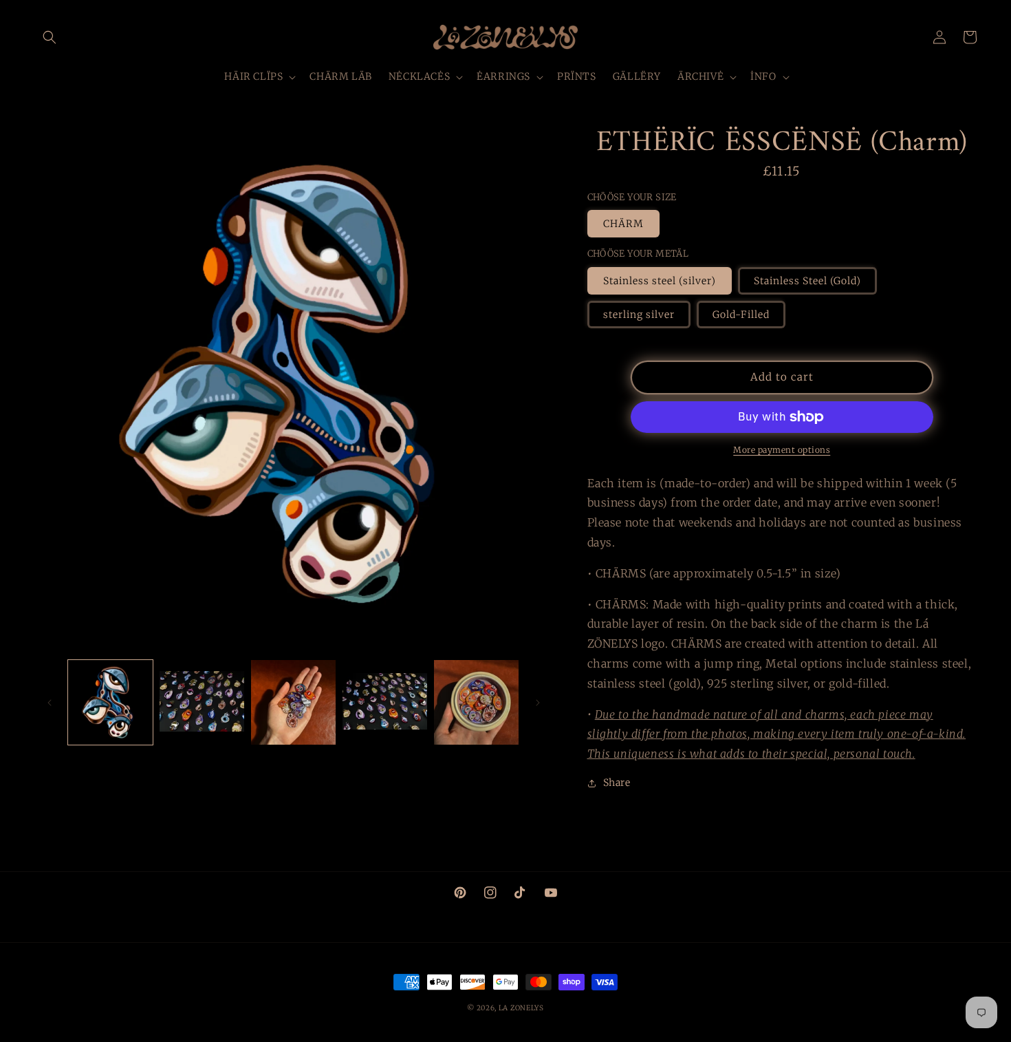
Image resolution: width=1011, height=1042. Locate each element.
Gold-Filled (741, 314)
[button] (49, 37)
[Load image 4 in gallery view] (385, 702)
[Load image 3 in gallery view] (293, 702)
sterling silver (639, 314)
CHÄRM (623, 223)
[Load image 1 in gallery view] (110, 702)
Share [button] (617, 782)
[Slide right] (538, 703)
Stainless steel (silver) (659, 281)
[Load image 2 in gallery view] (202, 702)
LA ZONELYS (521, 1007)
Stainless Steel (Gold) (807, 281)
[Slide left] (49, 703)
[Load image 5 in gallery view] (476, 702)
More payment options (781, 450)
